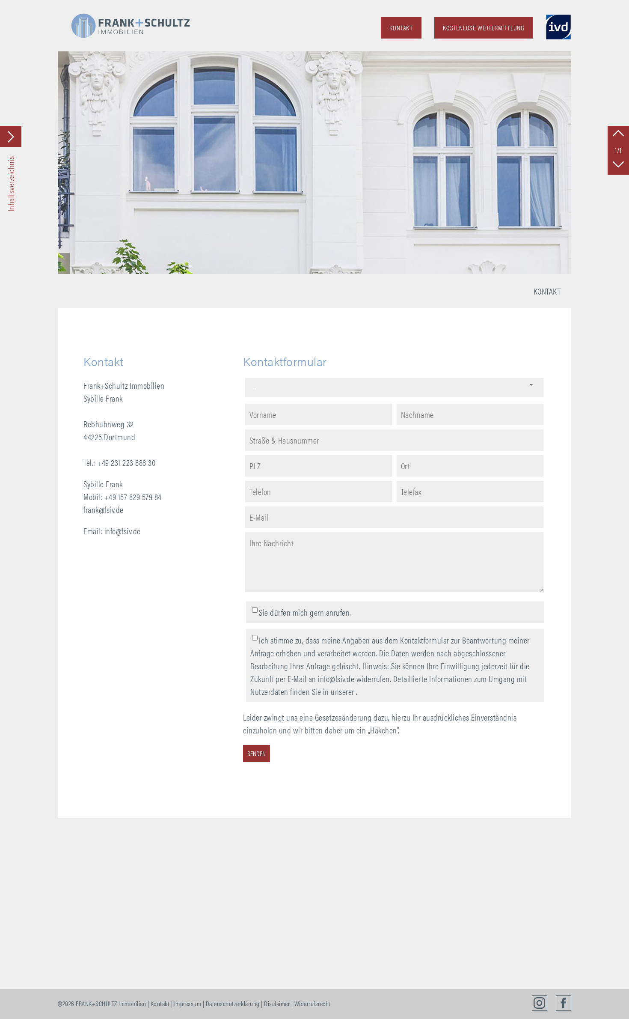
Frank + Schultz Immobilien (130, 26)
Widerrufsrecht (312, 1003)
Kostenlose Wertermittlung (483, 28)
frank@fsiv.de (103, 509)
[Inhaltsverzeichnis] (10, 136)
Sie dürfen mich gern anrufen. (305, 612)
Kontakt (401, 28)
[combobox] (394, 387)
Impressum (188, 1003)
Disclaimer (277, 1003)
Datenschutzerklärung (233, 1003)
